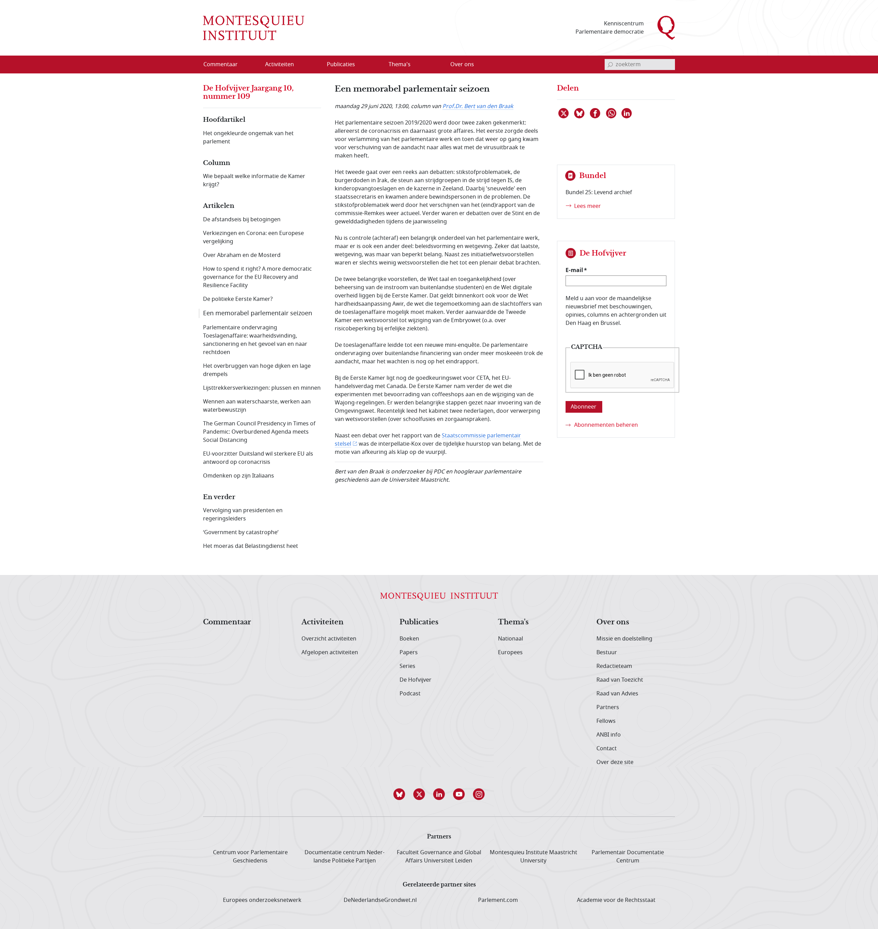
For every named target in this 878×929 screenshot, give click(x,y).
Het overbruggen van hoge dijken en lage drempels (257, 370)
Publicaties (419, 622)
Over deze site (614, 762)
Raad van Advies (617, 694)
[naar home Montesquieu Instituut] (253, 27)
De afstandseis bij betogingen (242, 219)
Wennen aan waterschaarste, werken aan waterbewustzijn (257, 406)
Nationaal (510, 639)
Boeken (409, 639)
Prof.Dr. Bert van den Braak (477, 106)
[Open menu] (312, 65)
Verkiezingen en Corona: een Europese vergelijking (253, 237)
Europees (510, 652)
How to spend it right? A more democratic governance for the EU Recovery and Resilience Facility (257, 277)
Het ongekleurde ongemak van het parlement (248, 137)
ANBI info (608, 735)
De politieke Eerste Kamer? (238, 299)
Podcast (410, 694)
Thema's (513, 622)
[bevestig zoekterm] (610, 64)
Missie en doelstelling (624, 639)
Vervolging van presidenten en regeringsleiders (243, 514)
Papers (409, 652)
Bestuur (606, 652)
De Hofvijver (415, 680)
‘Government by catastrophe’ (240, 532)
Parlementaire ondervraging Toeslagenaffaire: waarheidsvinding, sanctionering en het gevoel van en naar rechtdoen (255, 340)
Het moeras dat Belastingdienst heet (250, 546)
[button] (399, 794)
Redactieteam (614, 666)
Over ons (612, 622)
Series (407, 666)
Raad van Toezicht (619, 680)
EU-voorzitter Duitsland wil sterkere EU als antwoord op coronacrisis (258, 458)
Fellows (606, 721)
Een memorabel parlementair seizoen (257, 313)
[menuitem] (225, 64)
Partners (607, 707)
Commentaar (227, 622)
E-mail (574, 270)
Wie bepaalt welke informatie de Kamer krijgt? (254, 180)
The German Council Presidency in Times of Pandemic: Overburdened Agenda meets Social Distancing (259, 432)
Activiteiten (322, 622)
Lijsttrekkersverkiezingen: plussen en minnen (262, 388)
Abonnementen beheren (606, 425)
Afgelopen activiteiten (329, 652)
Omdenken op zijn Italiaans (238, 476)
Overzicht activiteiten (328, 639)
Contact (606, 748)
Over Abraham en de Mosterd (242, 255)
